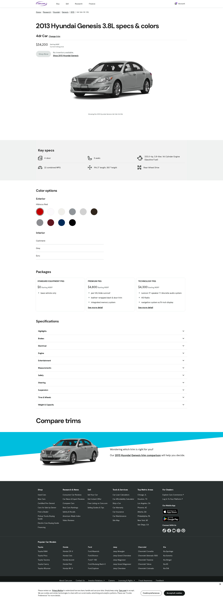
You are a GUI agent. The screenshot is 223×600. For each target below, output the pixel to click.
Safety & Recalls (69, 512)
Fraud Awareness (145, 580)
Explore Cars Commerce (172, 495)
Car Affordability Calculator (123, 499)
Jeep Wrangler (119, 551)
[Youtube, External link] (174, 530)
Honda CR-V (68, 551)
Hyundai (56, 12)
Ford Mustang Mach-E (97, 564)
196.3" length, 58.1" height (105, 167)
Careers (111, 580)
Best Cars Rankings (70, 507)
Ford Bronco (93, 555)
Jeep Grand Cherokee (122, 555)
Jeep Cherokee (119, 568)
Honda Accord (68, 560)
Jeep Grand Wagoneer (122, 564)
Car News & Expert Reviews (74, 499)
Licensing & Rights (125, 580)
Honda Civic (67, 555)
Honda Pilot (67, 564)
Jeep (115, 547)
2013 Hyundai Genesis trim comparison (138, 455)
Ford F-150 (92, 560)
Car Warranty (118, 507)
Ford (90, 547)
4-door (47, 158)
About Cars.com (65, 580)
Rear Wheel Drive (151, 167)
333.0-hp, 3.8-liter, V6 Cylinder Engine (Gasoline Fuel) (162, 158)
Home (38, 12)
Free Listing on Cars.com (97, 503)
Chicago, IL (142, 495)
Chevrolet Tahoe (144, 564)
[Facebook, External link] (169, 530)
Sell (67, 4)
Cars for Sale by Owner (47, 507)
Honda (65, 547)
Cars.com (122, 590)
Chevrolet (142, 547)
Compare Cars (68, 503)
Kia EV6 (166, 568)
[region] (111, 591)
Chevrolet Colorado (146, 568)
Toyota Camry (43, 564)
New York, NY (143, 520)
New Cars (41, 499)
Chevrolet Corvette (146, 551)
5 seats (97, 158)
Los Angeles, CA (144, 503)
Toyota (40, 547)
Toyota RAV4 (42, 551)
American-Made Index (71, 516)
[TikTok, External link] (164, 530)
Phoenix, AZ (142, 507)
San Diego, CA (143, 524)
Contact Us (80, 580)
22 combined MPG (52, 167)
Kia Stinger (167, 560)
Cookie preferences (151, 593)
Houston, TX (142, 499)
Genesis (65, 12)
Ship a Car (117, 503)
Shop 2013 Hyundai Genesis (65, 55)
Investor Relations (95, 580)
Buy (57, 4)
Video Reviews (68, 520)
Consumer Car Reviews (72, 495)
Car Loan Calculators (121, 495)
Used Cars (42, 495)
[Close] (220, 584)
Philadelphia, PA (144, 516)
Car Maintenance (119, 516)
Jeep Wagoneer (119, 560)
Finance (92, 4)
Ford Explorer (93, 568)
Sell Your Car (93, 495)
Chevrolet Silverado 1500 (148, 555)
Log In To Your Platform (171, 499)
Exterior (40, 198)
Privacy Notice (57, 590)
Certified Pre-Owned (46, 503)
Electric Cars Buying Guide (48, 523)
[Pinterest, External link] (183, 530)
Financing (41, 527)
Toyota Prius (42, 555)
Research (78, 4)
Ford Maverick (93, 551)
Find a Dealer (43, 512)
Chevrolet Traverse (145, 560)
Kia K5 (165, 564)
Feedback (160, 580)
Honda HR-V (68, 568)
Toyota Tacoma (44, 560)
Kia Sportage (168, 551)
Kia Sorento (167, 555)
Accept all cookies (174, 593)
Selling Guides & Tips (96, 507)
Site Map (116, 520)
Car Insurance (118, 512)
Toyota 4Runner (44, 568)
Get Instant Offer (94, 499)
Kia (164, 547)
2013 (72, 12)
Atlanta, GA (142, 512)
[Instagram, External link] (178, 530)
